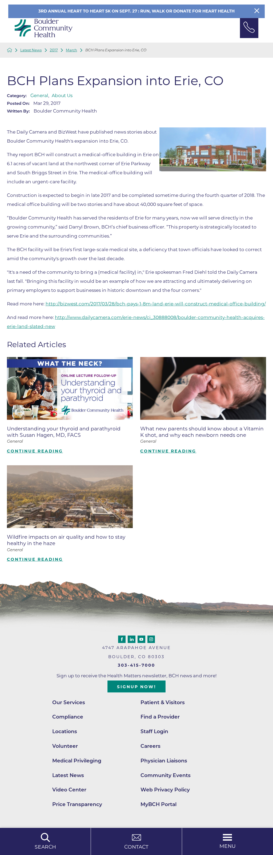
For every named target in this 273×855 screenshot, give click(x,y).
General (39, 95)
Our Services (68, 702)
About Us (62, 95)
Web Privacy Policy (165, 790)
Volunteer (65, 746)
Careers (150, 746)
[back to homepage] (9, 50)
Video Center (69, 790)
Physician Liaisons (163, 761)
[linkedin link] (131, 639)
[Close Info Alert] (256, 11)
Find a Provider (160, 717)
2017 (54, 50)
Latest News (31, 50)
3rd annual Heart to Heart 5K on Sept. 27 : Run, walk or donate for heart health (136, 11)
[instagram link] (151, 639)
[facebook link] (122, 639)
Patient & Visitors (162, 702)
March (71, 50)
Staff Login (154, 731)
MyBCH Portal (158, 804)
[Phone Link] (249, 28)
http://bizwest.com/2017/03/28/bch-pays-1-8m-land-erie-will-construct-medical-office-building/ (156, 303)
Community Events (165, 775)
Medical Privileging (76, 761)
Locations (64, 731)
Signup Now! (136, 686)
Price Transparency (77, 804)
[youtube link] (141, 639)
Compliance (67, 717)
